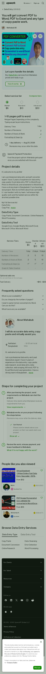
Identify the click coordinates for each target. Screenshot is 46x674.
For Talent (7, 570)
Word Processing (31, 548)
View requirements (15, 407)
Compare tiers (35, 96)
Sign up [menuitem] (36, 3)
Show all (13, 436)
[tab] (10, 534)
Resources (8, 579)
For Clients (8, 562)
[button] (18, 63)
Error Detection (31, 545)
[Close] (41, 642)
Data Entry (13, 75)
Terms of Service (10, 626)
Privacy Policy (9, 632)
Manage (37, 668)
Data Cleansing (31, 541)
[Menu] (3, 3)
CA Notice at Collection (12, 637)
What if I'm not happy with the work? (22, 450)
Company (7, 587)
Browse (27, 3)
